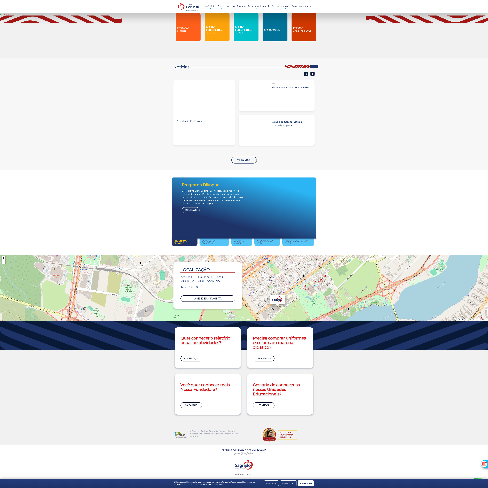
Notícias (231, 6)
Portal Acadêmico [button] (257, 6)
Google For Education (209, 242)
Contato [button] (285, 6)
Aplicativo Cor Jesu (265, 242)
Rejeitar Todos (288, 483)
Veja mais (244, 160)
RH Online (273, 6)
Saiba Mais (191, 210)
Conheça (263, 405)
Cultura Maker (239, 242)
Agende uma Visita (207, 298)
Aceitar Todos (306, 483)
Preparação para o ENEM (296, 242)
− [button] (3, 262)
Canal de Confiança (301, 6)
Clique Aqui (191, 358)
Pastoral (241, 6)
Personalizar (271, 483)
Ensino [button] (220, 6)
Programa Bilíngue (180, 242)
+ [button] (3, 258)
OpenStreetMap (475, 320)
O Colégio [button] (210, 6)
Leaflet (459, 320)
